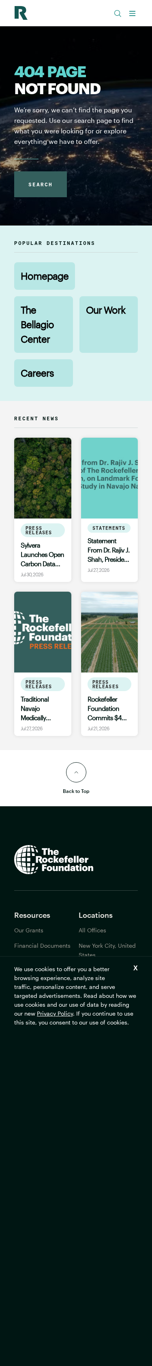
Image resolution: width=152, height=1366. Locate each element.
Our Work (105, 310)
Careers (37, 373)
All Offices (92, 930)
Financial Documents (42, 945)
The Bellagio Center (37, 324)
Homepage (45, 276)
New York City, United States (107, 950)
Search (40, 184)
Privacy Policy (55, 1013)
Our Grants (28, 930)
